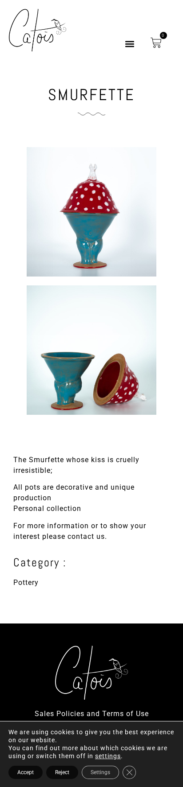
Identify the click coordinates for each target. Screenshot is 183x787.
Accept (25, 772)
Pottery (26, 582)
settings (108, 756)
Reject (62, 772)
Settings (100, 772)
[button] (130, 44)
